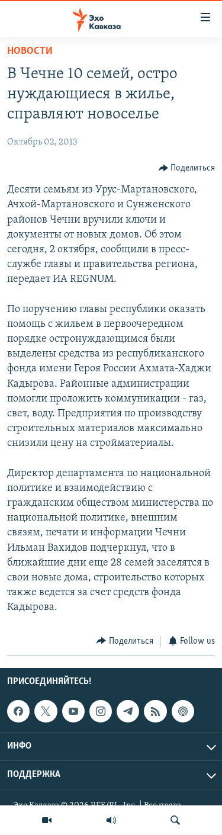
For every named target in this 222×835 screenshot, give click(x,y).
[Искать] (175, 820)
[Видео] (47, 820)
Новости (30, 51)
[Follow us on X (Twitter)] (45, 711)
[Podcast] (183, 711)
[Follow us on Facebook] (18, 711)
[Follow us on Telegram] (128, 711)
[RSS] (155, 711)
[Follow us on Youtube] (73, 711)
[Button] (187, 168)
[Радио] (111, 820)
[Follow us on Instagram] (100, 711)
